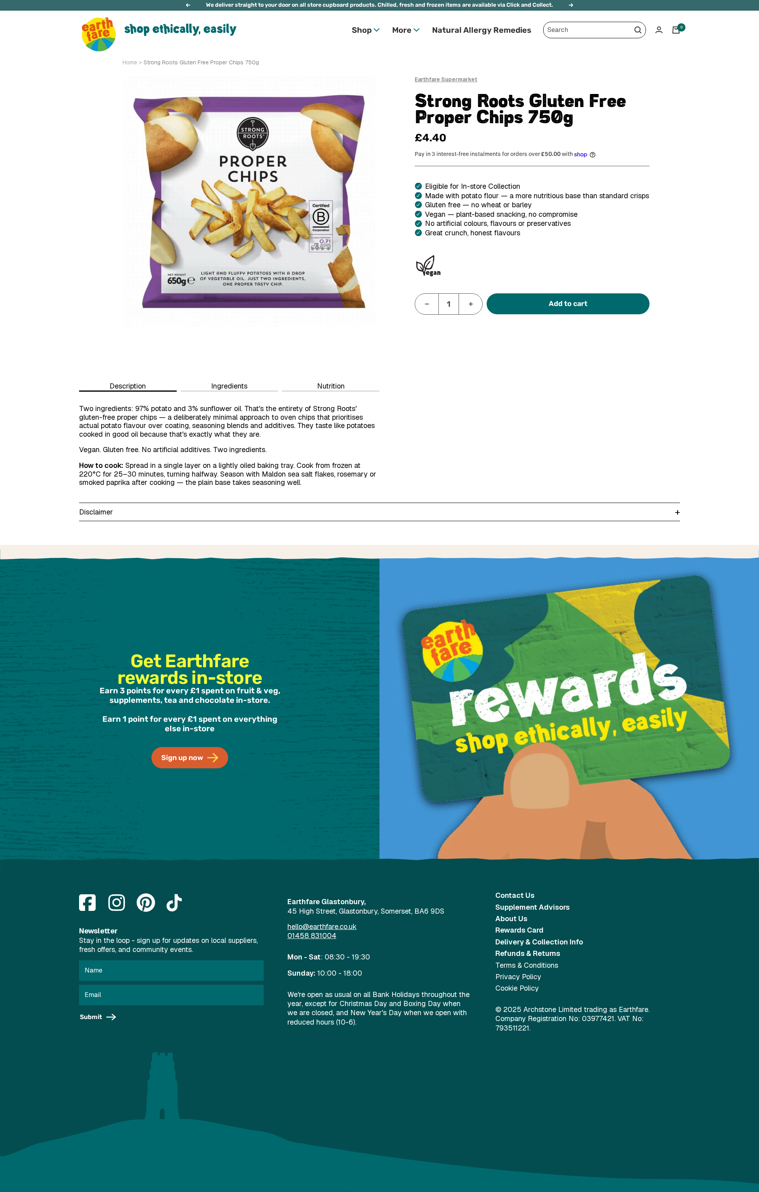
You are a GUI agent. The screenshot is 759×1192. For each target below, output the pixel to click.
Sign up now (182, 757)
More (402, 30)
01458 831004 (311, 935)
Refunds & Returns (527, 953)
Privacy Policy (518, 976)
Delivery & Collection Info (539, 941)
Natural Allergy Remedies (481, 30)
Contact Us (514, 895)
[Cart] (676, 30)
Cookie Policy (517, 988)
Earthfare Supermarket (446, 79)
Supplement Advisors (532, 907)
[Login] (659, 29)
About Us (511, 918)
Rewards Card (519, 930)
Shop (362, 30)
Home (130, 62)
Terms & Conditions (526, 965)
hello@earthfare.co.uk (322, 926)
